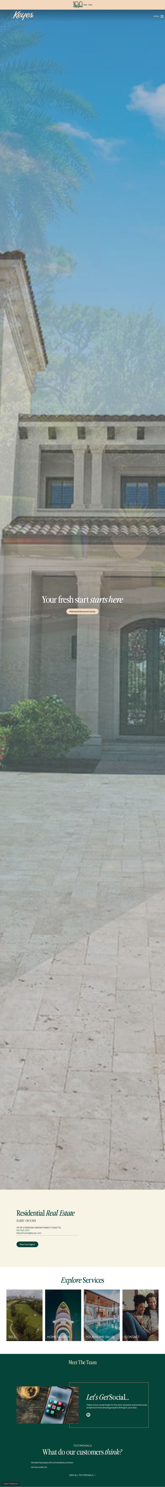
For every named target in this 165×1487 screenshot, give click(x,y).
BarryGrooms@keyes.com (28, 1233)
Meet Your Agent (27, 1244)
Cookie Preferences (10, 1484)
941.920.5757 (23, 1230)
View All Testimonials (81, 1475)
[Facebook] (88, 1415)
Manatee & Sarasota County (83, 611)
